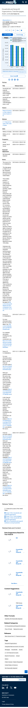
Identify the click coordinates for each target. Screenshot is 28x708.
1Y (6, 30)
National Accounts (18, 629)
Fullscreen (21, 72)
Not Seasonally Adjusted (11, 668)
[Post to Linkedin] (18, 79)
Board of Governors (10, 656)
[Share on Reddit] (15, 79)
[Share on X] (9, 79)
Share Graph (13, 76)
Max (18, 30)
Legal (3, 701)
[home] (9, 2)
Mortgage (7, 649)
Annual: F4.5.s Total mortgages (14, 516)
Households (14, 649)
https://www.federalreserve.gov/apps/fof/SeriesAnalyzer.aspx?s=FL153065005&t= (7, 344)
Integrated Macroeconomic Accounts (14, 646)
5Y (9, 30)
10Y (13, 30)
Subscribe (22, 679)
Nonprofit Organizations (11, 643)
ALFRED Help (5, 697)
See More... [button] (14, 583)
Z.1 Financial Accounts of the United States (7, 123)
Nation (6, 659)
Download (19, 34)
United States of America (11, 665)
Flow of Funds (8, 629)
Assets (20, 649)
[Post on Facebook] (12, 79)
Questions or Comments (8, 695)
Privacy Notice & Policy (8, 704)
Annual (17, 656)
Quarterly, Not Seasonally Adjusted (13, 619)
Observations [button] (6, 20)
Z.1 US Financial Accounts (11, 652)
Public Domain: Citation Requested (13, 662)
